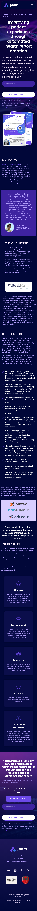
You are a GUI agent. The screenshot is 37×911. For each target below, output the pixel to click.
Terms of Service (17, 858)
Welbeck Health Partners (11, 164)
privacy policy (6, 107)
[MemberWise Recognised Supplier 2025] (25, 880)
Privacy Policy (17, 855)
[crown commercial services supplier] (11, 880)
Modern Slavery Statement (17, 862)
